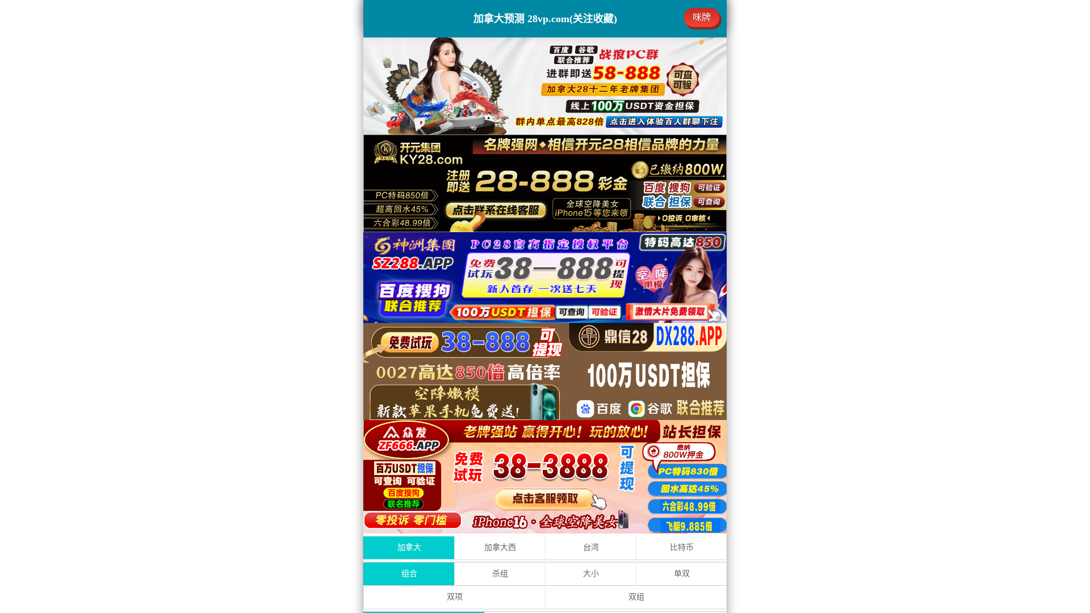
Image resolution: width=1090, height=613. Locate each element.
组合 (409, 573)
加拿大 (409, 547)
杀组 (500, 573)
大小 (591, 573)
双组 (636, 597)
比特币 (682, 547)
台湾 (591, 547)
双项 (455, 597)
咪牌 (702, 17)
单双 (682, 573)
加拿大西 (500, 547)
